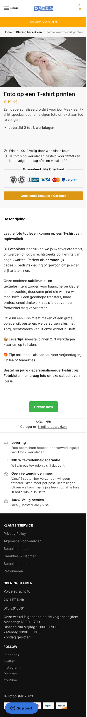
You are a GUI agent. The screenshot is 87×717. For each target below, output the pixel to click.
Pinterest (11, 674)
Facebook (11, 655)
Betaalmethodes (16, 548)
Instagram (12, 667)
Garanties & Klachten (20, 556)
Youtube (10, 680)
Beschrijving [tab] (14, 219)
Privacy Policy (15, 533)
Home (8, 32)
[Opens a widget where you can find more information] (21, 708)
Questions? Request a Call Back (43, 196)
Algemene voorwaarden (22, 541)
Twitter (9, 661)
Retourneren (13, 571)
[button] (79, 8)
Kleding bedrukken (29, 32)
